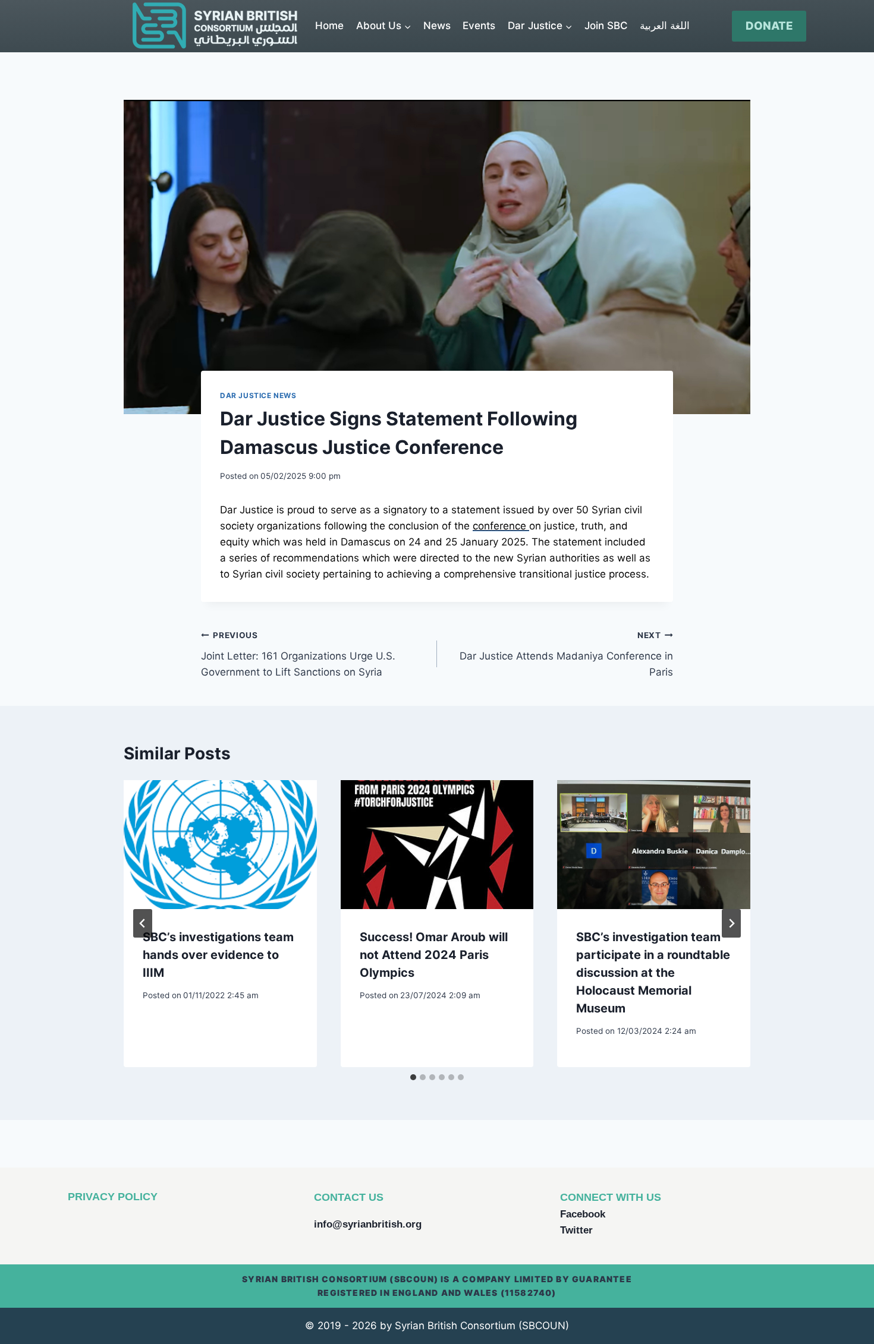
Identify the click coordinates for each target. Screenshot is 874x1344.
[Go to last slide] (142, 923)
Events (479, 25)
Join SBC (606, 25)
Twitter (576, 1230)
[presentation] (220, 844)
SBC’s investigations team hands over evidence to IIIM (218, 955)
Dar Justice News (258, 395)
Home (329, 25)
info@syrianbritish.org (368, 1224)
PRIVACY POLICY (113, 1197)
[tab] (413, 1077)
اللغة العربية (665, 25)
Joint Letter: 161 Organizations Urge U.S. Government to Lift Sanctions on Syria (298, 654)
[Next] (731, 923)
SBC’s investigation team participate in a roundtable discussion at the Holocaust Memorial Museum (653, 972)
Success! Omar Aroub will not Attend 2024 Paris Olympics (434, 955)
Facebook (582, 1214)
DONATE (769, 26)
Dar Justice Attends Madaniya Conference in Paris (566, 654)
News (437, 25)
